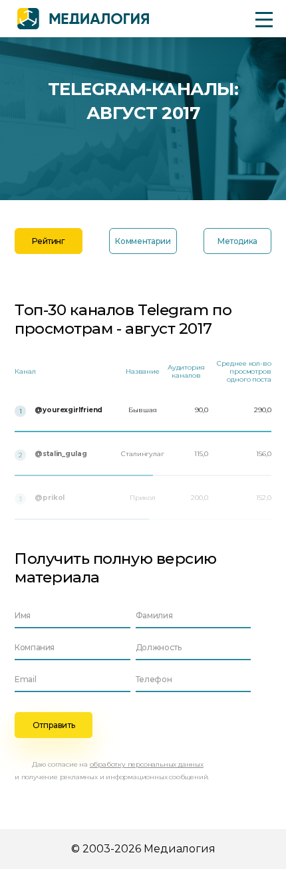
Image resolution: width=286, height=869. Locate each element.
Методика (237, 241)
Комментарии (142, 241)
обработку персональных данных (147, 764)
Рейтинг (48, 241)
